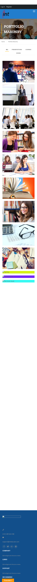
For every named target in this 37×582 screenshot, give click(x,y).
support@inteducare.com (10, 542)
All (7, 49)
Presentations (17, 49)
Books (18, 53)
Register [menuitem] (9, 7)
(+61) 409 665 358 (8, 534)
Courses (28, 49)
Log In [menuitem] (3, 7)
